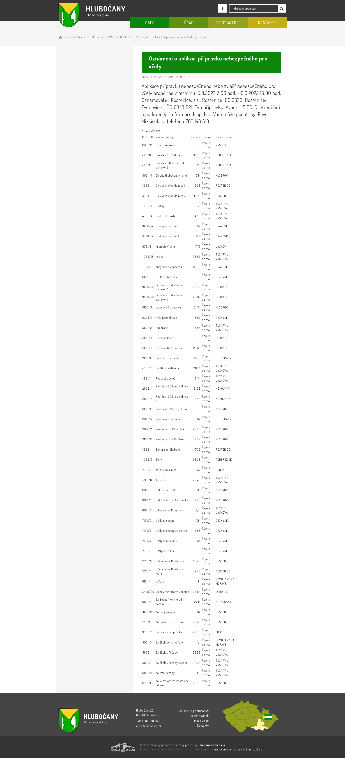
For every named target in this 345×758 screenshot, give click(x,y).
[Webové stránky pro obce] (102, 747)
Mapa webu (201, 720)
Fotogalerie (228, 22)
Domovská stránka (75, 37)
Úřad (189, 22)
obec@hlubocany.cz (148, 726)
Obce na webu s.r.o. (212, 745)
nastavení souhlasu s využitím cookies (238, 749)
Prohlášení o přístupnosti (193, 711)
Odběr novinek (199, 715)
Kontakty (267, 22)
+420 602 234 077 (148, 721)
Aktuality (97, 37)
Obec (149, 22)
